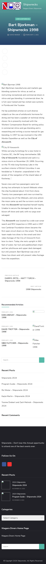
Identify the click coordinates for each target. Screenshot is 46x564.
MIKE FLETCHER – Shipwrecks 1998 (15, 344)
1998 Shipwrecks (23, 19)
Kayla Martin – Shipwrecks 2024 (16, 396)
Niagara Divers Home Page (13, 536)
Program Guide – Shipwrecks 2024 (17, 384)
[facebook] (4, 464)
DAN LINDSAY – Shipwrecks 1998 (14, 316)
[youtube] (9, 464)
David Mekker (15, 35)
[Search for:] (20, 360)
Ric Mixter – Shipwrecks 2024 (15, 390)
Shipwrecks (30, 4)
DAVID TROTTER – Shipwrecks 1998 (15, 330)
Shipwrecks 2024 (9, 378)
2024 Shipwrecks (19, 482)
